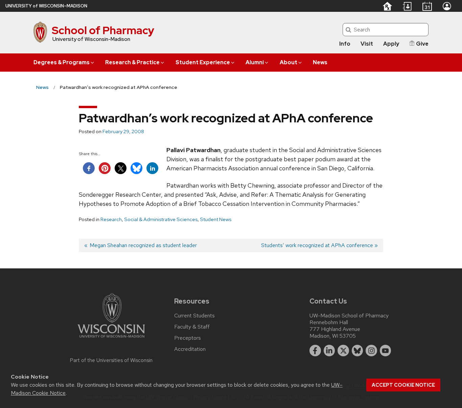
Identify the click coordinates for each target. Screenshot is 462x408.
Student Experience (203, 62)
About (288, 62)
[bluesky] (357, 350)
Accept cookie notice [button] (403, 385)
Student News (215, 219)
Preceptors (187, 338)
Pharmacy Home (387, 6)
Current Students (194, 315)
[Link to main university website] (111, 338)
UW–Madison (46, 6)
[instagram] (371, 350)
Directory (407, 6)
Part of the (111, 360)
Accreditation (190, 349)
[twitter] (343, 350)
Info (344, 43)
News (320, 62)
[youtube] (385, 350)
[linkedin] (329, 350)
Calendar (427, 6)
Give (422, 43)
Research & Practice (132, 62)
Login (447, 6)
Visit (367, 43)
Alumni (255, 62)
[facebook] (315, 350)
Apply (391, 43)
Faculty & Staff (192, 326)
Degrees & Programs (61, 62)
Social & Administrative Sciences (161, 219)
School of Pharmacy (103, 30)
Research (111, 219)
